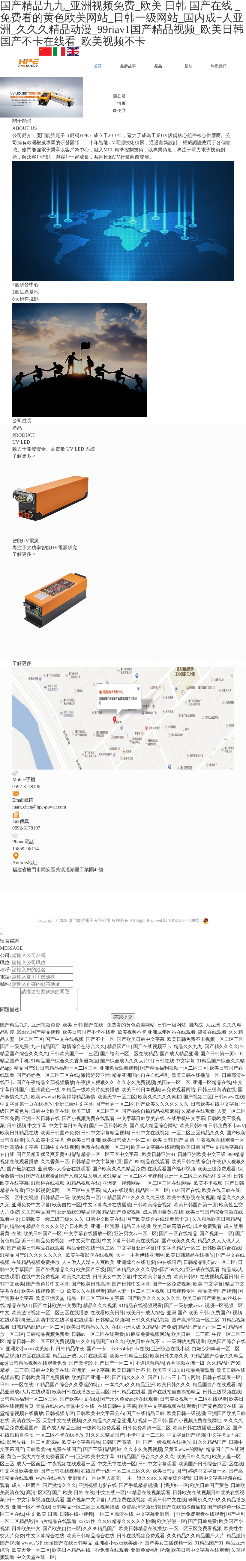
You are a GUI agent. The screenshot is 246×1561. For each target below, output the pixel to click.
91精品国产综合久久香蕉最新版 (64, 1060)
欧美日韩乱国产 (169, 1470)
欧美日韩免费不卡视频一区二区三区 (205, 1039)
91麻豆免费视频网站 (147, 1334)
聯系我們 (218, 66)
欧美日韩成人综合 (145, 1312)
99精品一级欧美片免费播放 (90, 1089)
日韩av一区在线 (16, 1384)
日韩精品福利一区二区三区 (69, 1068)
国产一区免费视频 (171, 1283)
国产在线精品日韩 (145, 1413)
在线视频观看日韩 (219, 1276)
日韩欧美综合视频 (152, 1204)
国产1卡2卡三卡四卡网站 (174, 1377)
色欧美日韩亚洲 (83, 1139)
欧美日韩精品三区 (129, 1355)
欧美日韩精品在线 (19, 1132)
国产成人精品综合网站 (154, 1125)
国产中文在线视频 (64, 1039)
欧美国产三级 (90, 1269)
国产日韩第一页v (218, 1053)
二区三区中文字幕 (81, 1190)
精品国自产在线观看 (214, 1384)
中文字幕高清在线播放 (107, 1204)
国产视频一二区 (216, 1233)
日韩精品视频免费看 (47, 1334)
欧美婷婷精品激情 (76, 1096)
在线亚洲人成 (126, 1327)
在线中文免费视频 (40, 1276)
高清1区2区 (38, 1492)
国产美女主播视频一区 (169, 1542)
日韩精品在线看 (129, 1391)
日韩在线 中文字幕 (175, 1060)
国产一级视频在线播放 (167, 1442)
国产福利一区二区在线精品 (129, 1053)
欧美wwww (43, 1096)
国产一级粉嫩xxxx (183, 1305)
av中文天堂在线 (83, 1240)
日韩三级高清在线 (216, 1089)
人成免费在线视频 (126, 1499)
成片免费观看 (207, 1226)
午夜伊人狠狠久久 (95, 1082)
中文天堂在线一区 (117, 1463)
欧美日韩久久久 (173, 1384)
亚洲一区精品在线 (212, 1082)
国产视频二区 (197, 1096)
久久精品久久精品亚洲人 (109, 1420)
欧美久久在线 (76, 1276)
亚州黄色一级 (45, 1089)
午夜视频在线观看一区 (220, 1139)
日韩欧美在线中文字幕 (215, 1104)
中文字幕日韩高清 (68, 1125)
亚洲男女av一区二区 (135, 1233)
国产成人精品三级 (61, 1427)
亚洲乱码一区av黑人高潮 (94, 1478)
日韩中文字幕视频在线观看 (35, 1499)
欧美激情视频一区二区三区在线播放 (50, 1312)
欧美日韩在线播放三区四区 (81, 1391)
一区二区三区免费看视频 (195, 1528)
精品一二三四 (14, 1370)
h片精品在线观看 (58, 1521)
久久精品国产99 (223, 1363)
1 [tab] (112, 110)
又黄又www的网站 (184, 1449)
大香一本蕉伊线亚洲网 (140, 1255)
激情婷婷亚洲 (95, 1075)
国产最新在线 (21, 1168)
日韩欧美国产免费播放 (45, 1377)
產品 (158, 66)
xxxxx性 (87, 1521)
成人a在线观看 (117, 1190)
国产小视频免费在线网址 (195, 1420)
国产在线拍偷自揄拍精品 (174, 1391)
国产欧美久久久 (178, 1240)
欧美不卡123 (165, 1370)
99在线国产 (169, 1262)
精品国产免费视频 (121, 1211)
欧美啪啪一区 (171, 1521)
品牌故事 (128, 66)
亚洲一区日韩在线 (40, 1118)
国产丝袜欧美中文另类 (57, 1305)
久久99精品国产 (38, 1211)
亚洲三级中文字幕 (74, 1104)
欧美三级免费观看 (216, 1168)
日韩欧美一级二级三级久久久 (52, 1219)
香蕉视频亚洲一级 (185, 1363)
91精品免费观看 (197, 1370)
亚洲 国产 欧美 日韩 (188, 1312)
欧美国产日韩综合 (197, 1463)
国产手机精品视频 (138, 1485)
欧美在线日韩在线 (221, 1190)
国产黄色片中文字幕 (47, 1283)
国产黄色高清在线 (217, 1406)
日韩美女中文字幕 (112, 1276)
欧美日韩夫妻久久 (169, 1355)
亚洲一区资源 (105, 1226)
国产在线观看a (41, 1175)
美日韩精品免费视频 (42, 1240)
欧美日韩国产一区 (42, 1233)
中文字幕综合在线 (45, 1535)
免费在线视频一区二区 (105, 1147)
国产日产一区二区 (114, 1363)
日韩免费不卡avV (226, 1125)
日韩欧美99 (38, 1449)
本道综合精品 (149, 1363)
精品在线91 (19, 1305)
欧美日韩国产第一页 (195, 1204)
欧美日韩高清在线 (171, 1226)
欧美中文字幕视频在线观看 (167, 1406)
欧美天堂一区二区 (117, 1096)
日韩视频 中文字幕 (26, 1125)
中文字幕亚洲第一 (155, 1514)
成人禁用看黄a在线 (163, 1211)
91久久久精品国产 (105, 1434)
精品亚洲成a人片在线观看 (79, 1355)
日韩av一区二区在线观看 (97, 1334)
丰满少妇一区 (173, 1485)
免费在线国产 (66, 1449)
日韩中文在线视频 (150, 1132)
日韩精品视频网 (112, 1319)
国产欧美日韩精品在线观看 (35, 1247)
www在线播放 (51, 1478)
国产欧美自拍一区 (62, 1528)
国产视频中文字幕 (86, 1499)
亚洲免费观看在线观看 (200, 1514)
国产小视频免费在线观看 (88, 1118)
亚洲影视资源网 (43, 1190)
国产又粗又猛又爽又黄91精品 (47, 1154)
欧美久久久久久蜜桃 (159, 1096)
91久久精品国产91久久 (100, 1341)
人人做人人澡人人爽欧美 (88, 1262)
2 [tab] (123, 110)
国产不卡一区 (100, 1039)
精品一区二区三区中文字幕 (110, 1154)
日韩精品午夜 (70, 1348)
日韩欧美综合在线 (221, 1247)
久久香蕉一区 (54, 1161)
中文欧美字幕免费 (152, 1276)
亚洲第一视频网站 (121, 1183)
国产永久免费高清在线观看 (129, 1399)
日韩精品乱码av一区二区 (209, 1262)
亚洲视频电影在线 (97, 1485)
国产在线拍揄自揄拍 (183, 1506)
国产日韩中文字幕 (131, 1283)
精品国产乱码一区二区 (202, 1327)
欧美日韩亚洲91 (159, 1154)
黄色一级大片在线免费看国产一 (40, 1456)
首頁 (98, 66)
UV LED (21, 442)
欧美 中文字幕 (208, 1283)
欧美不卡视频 (208, 1183)
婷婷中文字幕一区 (207, 1470)
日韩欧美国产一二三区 (74, 1053)
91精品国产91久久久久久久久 (32, 1255)
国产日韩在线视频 (59, 1470)
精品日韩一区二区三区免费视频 (40, 1341)
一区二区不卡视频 (143, 1175)
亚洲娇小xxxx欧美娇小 (30, 1348)
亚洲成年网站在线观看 (172, 1032)
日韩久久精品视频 (150, 1319)
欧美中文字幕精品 (81, 1442)
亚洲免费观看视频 (119, 1068)
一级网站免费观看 (186, 1341)
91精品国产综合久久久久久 (145, 1456)
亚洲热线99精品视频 (78, 1211)
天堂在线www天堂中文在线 (66, 1406)
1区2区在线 (231, 1463)
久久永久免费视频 (136, 1082)
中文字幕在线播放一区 (88, 1233)
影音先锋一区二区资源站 (33, 1442)
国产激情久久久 (59, 1485)
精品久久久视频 (100, 1305)
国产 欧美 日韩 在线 (73, 1492)
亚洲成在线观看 (203, 1269)
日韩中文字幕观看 (157, 1463)
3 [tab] (134, 110)
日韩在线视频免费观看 (141, 1535)
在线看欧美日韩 (107, 1312)
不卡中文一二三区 (145, 1434)
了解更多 (23, 455)
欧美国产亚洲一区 (90, 1377)
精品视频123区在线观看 (25, 1355)
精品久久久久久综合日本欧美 (57, 1226)
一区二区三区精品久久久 (198, 1132)
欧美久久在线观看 (86, 1291)
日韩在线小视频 (76, 1514)
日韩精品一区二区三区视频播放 (85, 1506)
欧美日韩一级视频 (186, 1413)
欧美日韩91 (186, 1276)
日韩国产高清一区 (121, 1442)
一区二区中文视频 (19, 1197)
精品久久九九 (188, 1046)
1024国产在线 (185, 1190)
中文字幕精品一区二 (178, 1247)
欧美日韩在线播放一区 (196, 1075)
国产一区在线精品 (178, 1233)
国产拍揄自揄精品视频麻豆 (150, 1111)
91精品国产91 (209, 1542)
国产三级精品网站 (102, 1449)
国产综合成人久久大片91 (126, 1060)
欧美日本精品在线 (71, 1550)
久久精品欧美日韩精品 (216, 1219)
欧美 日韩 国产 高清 (173, 1139)
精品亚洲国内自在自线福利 (141, 1075)
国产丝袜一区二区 (114, 1104)
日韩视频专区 (181, 1291)
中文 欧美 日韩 (41, 1514)
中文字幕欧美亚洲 (19, 1470)
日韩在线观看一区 (221, 1377)
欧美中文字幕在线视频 (155, 1147)
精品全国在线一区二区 (91, 1247)
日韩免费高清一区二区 (147, 1427)
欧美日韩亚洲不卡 (131, 1370)
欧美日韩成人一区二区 (126, 1139)
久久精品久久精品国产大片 (195, 1535)
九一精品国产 (45, 1046)
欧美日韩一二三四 (190, 1334)
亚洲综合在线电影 (136, 1262)
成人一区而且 (30, 1463)
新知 (188, 66)
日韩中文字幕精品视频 (105, 1132)
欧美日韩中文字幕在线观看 (200, 1550)
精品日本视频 (136, 1226)
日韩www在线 (229, 1096)
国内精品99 (12, 1226)
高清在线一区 (26, 1420)
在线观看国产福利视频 (171, 1168)
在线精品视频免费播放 (36, 1262)
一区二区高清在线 (114, 1514)
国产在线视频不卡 (152, 1046)
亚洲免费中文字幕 (31, 1204)
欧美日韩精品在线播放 (190, 1255)
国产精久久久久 (221, 1046)
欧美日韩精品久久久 (88, 1327)
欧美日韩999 (193, 1125)
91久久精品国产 (209, 1442)
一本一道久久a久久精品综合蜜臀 (157, 1478)
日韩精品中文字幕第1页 (96, 1161)
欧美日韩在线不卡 (145, 1341)
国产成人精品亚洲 (179, 1053)
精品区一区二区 (152, 1190)
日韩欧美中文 (26, 1528)
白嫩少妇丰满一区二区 (216, 1348)
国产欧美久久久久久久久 (162, 1104)
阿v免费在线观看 (111, 1550)
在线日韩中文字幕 (117, 1406)
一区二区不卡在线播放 (60, 1434)
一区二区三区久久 (131, 1470)
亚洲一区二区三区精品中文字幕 (197, 1175)
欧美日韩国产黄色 (201, 1298)
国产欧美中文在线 (79, 1399)
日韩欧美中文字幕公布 (100, 1413)
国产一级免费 (14, 1046)
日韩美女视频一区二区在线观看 (193, 1399)
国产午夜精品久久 (55, 1269)
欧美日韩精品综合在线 (91, 1535)
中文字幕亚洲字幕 (136, 1247)
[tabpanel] (41, 97)
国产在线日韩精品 (73, 1542)
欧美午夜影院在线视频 (191, 1197)
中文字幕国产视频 (186, 1434)
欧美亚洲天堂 (50, 1298)
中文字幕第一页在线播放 (26, 1104)
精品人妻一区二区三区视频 (136, 1291)
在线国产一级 (95, 1470)
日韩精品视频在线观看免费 (38, 1363)
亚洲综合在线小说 (170, 1348)
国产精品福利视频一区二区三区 (173, 1068)
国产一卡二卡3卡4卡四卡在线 (118, 1348)
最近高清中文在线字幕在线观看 (59, 1319)
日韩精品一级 (54, 1197)
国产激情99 (81, 1363)
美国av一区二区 (173, 1082)
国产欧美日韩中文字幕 (141, 1039)
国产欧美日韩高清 (90, 1283)
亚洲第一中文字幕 (90, 1370)
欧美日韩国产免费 (59, 1132)
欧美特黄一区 (85, 1197)
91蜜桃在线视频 (47, 1183)
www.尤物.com (36, 1542)
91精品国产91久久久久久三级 (133, 1197)
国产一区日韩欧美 (108, 1125)
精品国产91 (119, 1046)
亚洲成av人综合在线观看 (64, 1168)
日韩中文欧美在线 (50, 1111)
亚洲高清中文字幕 (19, 1147)
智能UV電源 (25, 540)
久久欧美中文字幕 (45, 1139)
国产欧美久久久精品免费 (118, 1168)
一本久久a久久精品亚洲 (130, 1384)
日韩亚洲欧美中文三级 (202, 1154)
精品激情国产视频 (217, 1291)
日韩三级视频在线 (221, 1391)
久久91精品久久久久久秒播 (126, 1521)
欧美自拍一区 (66, 1204)
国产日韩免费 (202, 1521)
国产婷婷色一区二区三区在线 (47, 1075)
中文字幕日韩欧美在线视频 (131, 1240)
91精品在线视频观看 (140, 1305)
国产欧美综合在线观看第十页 (158, 1219)
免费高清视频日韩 (141, 1506)
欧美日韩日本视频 (141, 1089)
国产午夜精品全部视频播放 (45, 1082)
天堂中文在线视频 (62, 1420)
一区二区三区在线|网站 (167, 1183)
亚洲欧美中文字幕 (95, 1456)
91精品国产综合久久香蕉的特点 (69, 1384)
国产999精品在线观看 (147, 1161)
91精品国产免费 (159, 1327)
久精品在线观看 (198, 1111)
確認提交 (123, 1017)
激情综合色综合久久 (83, 1046)
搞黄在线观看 (212, 1032)
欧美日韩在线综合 (191, 1161)
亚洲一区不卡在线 (31, 1506)
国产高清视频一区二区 (196, 1319)
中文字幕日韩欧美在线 (141, 1118)
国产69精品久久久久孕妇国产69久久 (145, 1269)
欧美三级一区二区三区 (95, 1111)
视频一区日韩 (152, 1420)
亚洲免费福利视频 (150, 1550)
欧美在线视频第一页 (42, 1291)
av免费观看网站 (178, 1089)
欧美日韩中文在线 (167, 1499)
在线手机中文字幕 (186, 1118)
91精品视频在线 (83, 1183)
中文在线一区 (110, 1492)
